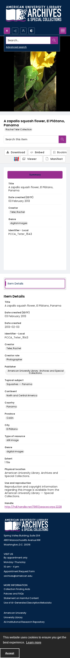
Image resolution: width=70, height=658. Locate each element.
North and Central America (22, 395)
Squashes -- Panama (19, 384)
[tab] (35, 174)
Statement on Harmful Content (21, 598)
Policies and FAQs (14, 593)
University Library (13, 617)
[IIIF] (16, 159)
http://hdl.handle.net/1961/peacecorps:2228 (33, 507)
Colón (10, 417)
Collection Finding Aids (17, 589)
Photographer (14, 359)
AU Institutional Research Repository (24, 621)
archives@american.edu (18, 575)
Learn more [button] (33, 642)
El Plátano (12, 429)
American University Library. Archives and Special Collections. (36, 372)
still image (12, 440)
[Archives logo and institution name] (33, 14)
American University (15, 612)
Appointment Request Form (19, 571)
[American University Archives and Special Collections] (26, 525)
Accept (9, 653)
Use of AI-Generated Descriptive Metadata (28, 602)
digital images (18, 223)
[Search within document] (62, 139)
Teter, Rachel (17, 212)
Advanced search (16, 47)
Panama (12, 406)
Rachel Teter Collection (19, 129)
